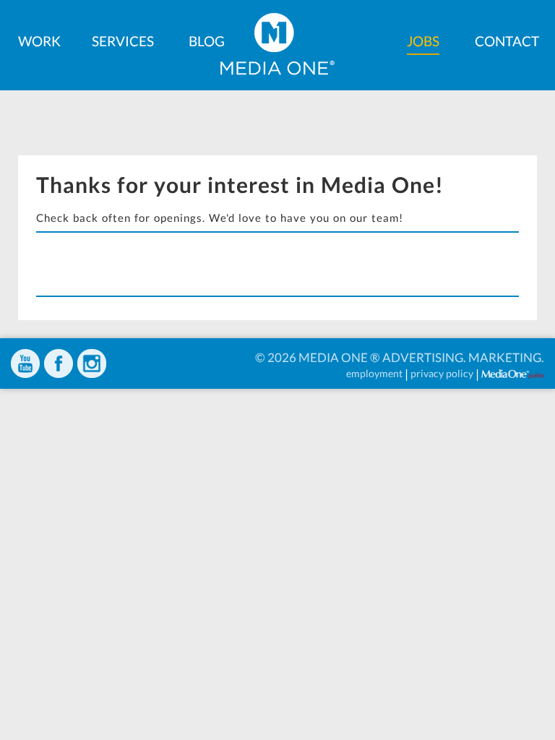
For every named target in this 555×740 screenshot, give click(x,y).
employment (374, 373)
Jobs (423, 41)
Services (123, 41)
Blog (207, 41)
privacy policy (441, 373)
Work (39, 41)
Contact (507, 41)
